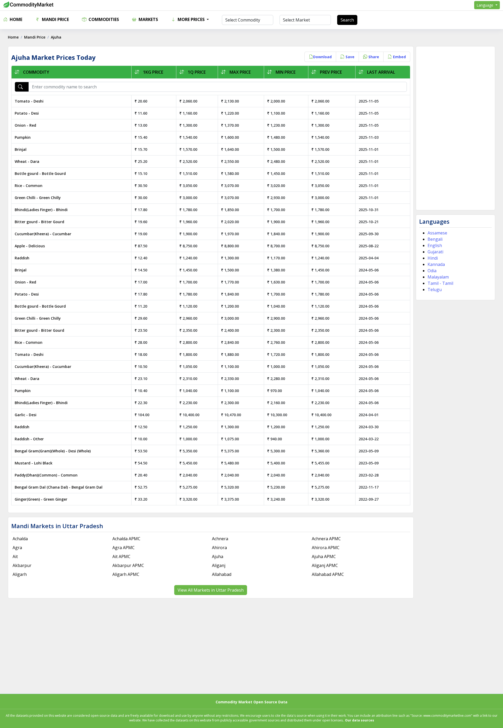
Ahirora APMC (326, 547)
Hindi (433, 258)
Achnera (220, 539)
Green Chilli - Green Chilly (38, 197)
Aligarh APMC (125, 574)
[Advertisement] (455, 128)
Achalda (20, 539)
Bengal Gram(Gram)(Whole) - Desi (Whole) (53, 450)
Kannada (436, 264)
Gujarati (435, 252)
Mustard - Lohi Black (33, 463)
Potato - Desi (27, 113)
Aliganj (218, 565)
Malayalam (438, 277)
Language (485, 5)
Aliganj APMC (325, 565)
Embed (399, 56)
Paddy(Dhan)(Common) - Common (46, 475)
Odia (432, 271)
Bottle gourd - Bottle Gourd (40, 173)
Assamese (437, 233)
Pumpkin (23, 137)
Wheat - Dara (27, 161)
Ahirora (219, 547)
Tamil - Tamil (440, 283)
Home (15, 19)
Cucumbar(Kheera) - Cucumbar (43, 233)
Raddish (22, 257)
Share (373, 56)
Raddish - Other (29, 438)
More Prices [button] (191, 19)
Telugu (435, 289)
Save (349, 56)
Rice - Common (28, 185)
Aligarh (20, 574)
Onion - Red (25, 125)
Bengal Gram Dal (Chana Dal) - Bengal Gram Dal (58, 487)
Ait (15, 556)
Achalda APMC (126, 539)
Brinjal (20, 149)
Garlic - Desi (25, 414)
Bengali (435, 239)
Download (322, 56)
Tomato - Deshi (29, 101)
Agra (17, 547)
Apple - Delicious (30, 245)
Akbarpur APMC (128, 565)
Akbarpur (22, 565)
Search (347, 20)
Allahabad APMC (328, 574)
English (435, 245)
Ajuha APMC (324, 556)
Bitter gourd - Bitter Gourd (39, 221)
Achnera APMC (326, 539)
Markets (148, 19)
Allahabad (221, 574)
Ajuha (217, 556)
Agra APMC (123, 547)
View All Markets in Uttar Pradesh (211, 590)
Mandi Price (55, 19)
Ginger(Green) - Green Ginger (41, 499)
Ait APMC (121, 556)
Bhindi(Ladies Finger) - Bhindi (41, 209)
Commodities (103, 19)
